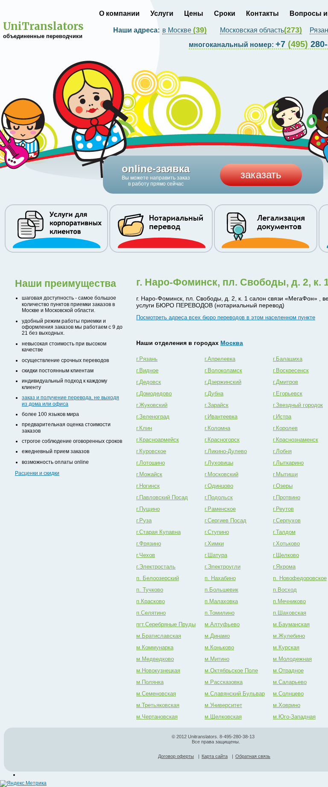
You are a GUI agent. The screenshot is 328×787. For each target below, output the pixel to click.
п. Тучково (149, 590)
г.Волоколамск (223, 370)
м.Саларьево (290, 682)
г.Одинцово (219, 486)
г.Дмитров (285, 382)
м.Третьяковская (157, 705)
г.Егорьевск (287, 393)
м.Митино (217, 659)
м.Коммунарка (154, 647)
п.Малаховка (221, 601)
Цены (193, 13)
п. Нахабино (220, 578)
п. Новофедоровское (300, 578)
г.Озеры (283, 486)
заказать (260, 174)
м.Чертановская (157, 716)
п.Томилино (219, 613)
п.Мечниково (289, 601)
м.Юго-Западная (294, 716)
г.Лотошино (150, 463)
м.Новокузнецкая (158, 670)
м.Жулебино (289, 636)
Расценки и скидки (37, 473)
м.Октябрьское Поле (231, 670)
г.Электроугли (222, 566)
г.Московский (221, 474)
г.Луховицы (219, 463)
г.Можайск (149, 474)
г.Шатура (216, 555)
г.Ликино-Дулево (226, 451)
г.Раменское (220, 509)
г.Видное (147, 370)
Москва (231, 342)
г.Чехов (145, 555)
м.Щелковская (223, 716)
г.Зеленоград (153, 416)
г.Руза (144, 520)
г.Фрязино (148, 543)
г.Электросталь (156, 566)
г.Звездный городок (298, 405)
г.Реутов (283, 509)
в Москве (184, 30)
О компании (119, 13)
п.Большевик (221, 590)
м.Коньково (219, 647)
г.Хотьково (286, 543)
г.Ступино (217, 532)
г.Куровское (151, 451)
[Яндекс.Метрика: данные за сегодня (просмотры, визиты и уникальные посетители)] (23, 783)
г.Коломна (217, 428)
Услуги (161, 13)
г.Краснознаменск (295, 439)
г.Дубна (214, 393)
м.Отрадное (288, 670)
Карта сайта (215, 756)
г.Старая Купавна (158, 532)
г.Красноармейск (157, 439)
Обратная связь (252, 756)
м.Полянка (150, 682)
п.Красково (150, 601)
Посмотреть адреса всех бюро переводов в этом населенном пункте (225, 317)
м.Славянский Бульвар (235, 693)
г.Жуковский (151, 405)
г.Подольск (219, 497)
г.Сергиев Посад (225, 520)
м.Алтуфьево (222, 624)
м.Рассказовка (224, 682)
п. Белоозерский (157, 578)
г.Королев (285, 428)
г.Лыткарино (288, 463)
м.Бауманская (291, 624)
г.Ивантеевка (221, 416)
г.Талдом (284, 532)
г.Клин (144, 428)
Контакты (262, 13)
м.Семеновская (156, 693)
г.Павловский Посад (162, 497)
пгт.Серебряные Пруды (166, 624)
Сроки (224, 13)
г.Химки (214, 543)
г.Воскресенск (291, 370)
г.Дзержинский (223, 382)
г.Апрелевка (220, 359)
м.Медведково (155, 659)
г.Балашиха (287, 359)
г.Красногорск (222, 439)
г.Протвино (286, 497)
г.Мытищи (285, 474)
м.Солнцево (288, 693)
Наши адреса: (137, 30)
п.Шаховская (289, 613)
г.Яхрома (284, 566)
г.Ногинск (148, 486)
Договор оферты (176, 756)
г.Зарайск (216, 405)
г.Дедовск (148, 382)
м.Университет (223, 705)
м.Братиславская (158, 636)
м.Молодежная (292, 659)
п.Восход (285, 590)
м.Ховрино (286, 705)
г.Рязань (147, 359)
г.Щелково (286, 555)
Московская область (261, 30)
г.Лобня (282, 451)
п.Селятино (151, 613)
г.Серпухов (287, 520)
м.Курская (286, 647)
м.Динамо (217, 636)
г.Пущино (148, 509)
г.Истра (282, 416)
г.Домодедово (154, 393)
